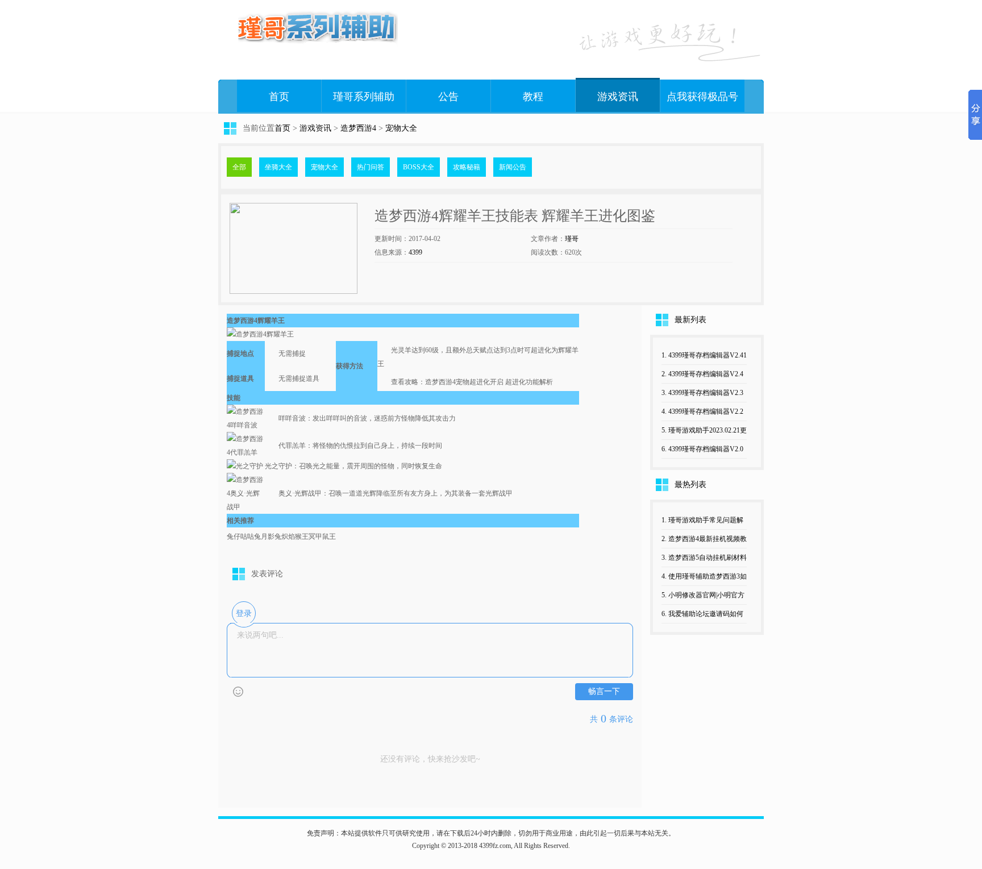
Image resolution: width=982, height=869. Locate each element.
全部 (239, 167)
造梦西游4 (358, 128)
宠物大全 (401, 128)
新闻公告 (512, 167)
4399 (415, 252)
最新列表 (690, 319)
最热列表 (690, 484)
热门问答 (370, 167)
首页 (279, 96)
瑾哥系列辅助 (363, 96)
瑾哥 (572, 239)
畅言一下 (604, 691)
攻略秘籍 (466, 167)
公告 (448, 96)
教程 (533, 96)
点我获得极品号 (702, 96)
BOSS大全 (418, 167)
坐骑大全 (278, 167)
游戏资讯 (617, 96)
